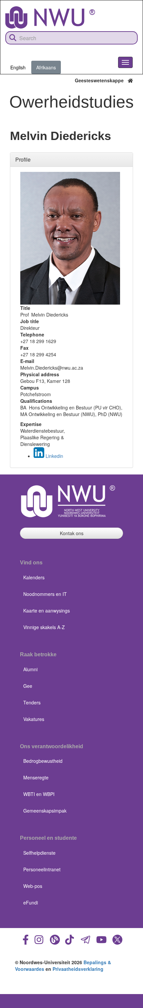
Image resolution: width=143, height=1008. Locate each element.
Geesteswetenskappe (101, 80)
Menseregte (36, 777)
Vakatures (33, 719)
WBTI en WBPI (39, 794)
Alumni (30, 669)
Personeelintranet (42, 869)
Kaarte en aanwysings (46, 610)
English (18, 67)
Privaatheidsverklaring (78, 969)
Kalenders (34, 577)
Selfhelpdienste (39, 852)
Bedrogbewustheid (43, 760)
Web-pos (32, 886)
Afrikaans (46, 67)
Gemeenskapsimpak (45, 810)
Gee (27, 686)
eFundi (30, 902)
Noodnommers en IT (45, 594)
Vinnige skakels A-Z (44, 627)
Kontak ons (71, 533)
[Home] (50, 17)
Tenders (32, 702)
